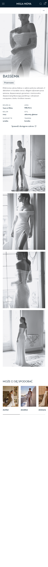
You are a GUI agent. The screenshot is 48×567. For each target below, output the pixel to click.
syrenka (5, 121)
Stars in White (8, 108)
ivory (4, 114)
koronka (27, 121)
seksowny (27, 114)
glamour (35, 114)
